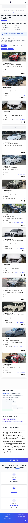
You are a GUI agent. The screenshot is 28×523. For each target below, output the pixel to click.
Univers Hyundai (6, 419)
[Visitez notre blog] (10, 460)
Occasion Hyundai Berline (7, 395)
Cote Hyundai (12, 419)
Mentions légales (21, 514)
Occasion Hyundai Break (17, 395)
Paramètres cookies (7, 518)
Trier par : (9, 45)
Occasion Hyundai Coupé (7, 408)
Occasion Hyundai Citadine (15, 393)
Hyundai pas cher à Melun (7, 410)
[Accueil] (4, 10)
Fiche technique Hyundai (7, 421)
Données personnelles (21, 516)
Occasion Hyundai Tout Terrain (8, 399)
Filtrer (4, 45)
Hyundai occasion (6, 393)
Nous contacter (7, 514)
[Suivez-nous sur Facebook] (14, 460)
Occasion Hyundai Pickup (17, 408)
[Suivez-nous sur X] (17, 460)
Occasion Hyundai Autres (7, 403)
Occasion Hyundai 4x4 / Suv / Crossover (10, 405)
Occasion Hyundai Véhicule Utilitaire (9, 401)
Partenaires (7, 516)
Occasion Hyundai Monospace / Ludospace (10, 397)
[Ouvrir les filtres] (25, 520)
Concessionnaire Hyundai (17, 421)
